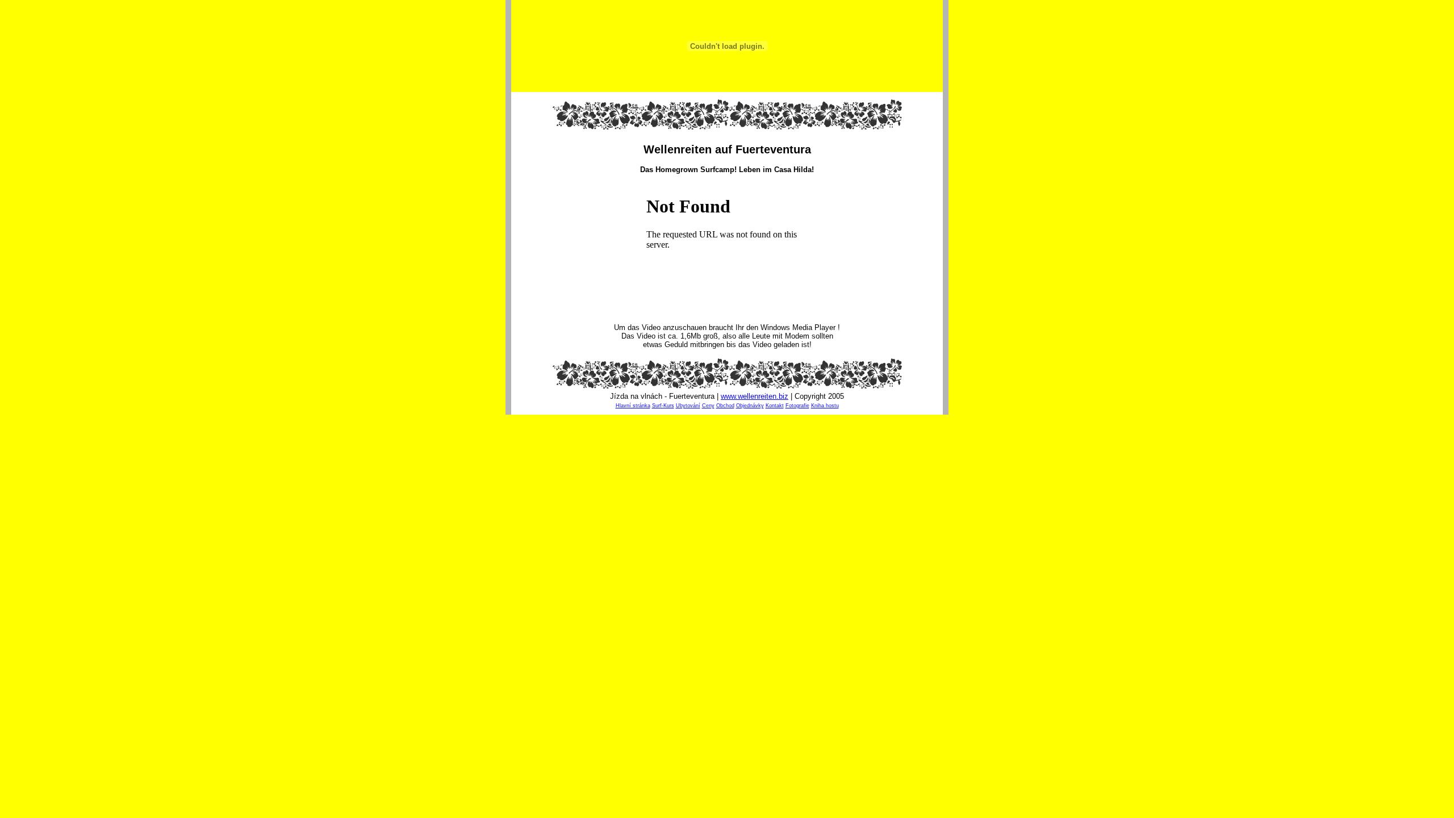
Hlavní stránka (633, 405)
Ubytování (688, 405)
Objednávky (750, 405)
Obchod (725, 405)
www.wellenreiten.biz (754, 396)
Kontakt (775, 405)
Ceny (708, 405)
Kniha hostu (825, 405)
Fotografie (797, 405)
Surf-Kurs (663, 405)
